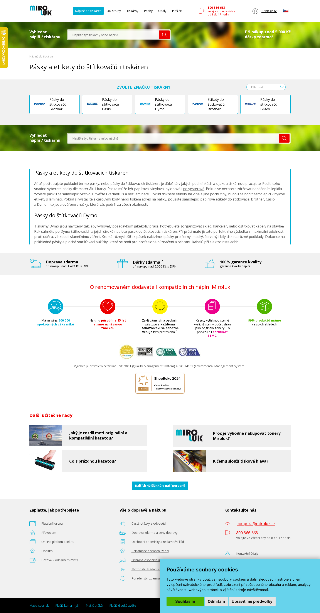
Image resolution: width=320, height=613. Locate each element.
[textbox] (113, 34)
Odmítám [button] (216, 601)
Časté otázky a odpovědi (148, 523)
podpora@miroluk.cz (255, 523)
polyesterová (193, 188)
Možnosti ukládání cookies (150, 569)
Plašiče (177, 11)
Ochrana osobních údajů (148, 560)
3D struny (114, 11)
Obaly (162, 11)
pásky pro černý (177, 236)
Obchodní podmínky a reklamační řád (157, 542)
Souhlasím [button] (185, 601)
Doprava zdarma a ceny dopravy (154, 532)
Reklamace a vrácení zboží (150, 551)
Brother (257, 199)
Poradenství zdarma (145, 578)
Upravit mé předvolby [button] (252, 601)
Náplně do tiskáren (88, 11)
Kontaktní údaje (247, 553)
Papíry (148, 11)
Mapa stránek (39, 606)
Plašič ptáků (94, 606)
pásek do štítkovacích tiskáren (152, 231)
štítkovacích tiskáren (142, 183)
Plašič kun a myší (67, 606)
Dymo (42, 204)
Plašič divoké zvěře (122, 606)
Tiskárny (132, 11)
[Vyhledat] (164, 34)
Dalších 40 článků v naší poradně (160, 485)
